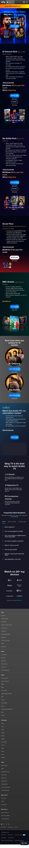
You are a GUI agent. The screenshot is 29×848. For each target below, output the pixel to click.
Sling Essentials (4, 618)
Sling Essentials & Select (6, 624)
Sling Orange (4, 628)
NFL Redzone (4, 703)
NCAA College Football (6, 693)
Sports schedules (5, 681)
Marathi (3, 738)
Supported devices (5, 771)
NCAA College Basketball (6, 709)
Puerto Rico (3, 804)
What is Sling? (4, 765)
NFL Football (4, 690)
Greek (2, 751)
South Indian (4, 742)
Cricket (2, 715)
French (3, 745)
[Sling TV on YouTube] (1, 824)
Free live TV (4, 654)
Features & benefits (5, 787)
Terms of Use (3, 834)
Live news (3, 667)
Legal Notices (3, 837)
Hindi (2, 723)
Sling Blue (3, 631)
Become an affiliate (5, 815)
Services (3, 615)
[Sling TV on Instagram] (6, 824)
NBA (2, 687)
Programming (4, 663)
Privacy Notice (10, 834)
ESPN (2, 684)
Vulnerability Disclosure (19, 840)
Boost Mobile (3, 827)
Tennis (2, 699)
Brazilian (3, 757)
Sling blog (3, 660)
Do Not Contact (11, 837)
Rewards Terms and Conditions (7, 840)
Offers (2, 643)
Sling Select (3, 621)
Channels (3, 657)
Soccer (2, 706)
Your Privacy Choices (19, 834)
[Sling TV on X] (8, 824)
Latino (2, 801)
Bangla (2, 735)
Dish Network (10, 827)
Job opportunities (5, 818)
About (3, 521)
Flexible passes (22, 521)
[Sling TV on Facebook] (4, 824)
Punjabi (3, 732)
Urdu (2, 726)
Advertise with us (5, 812)
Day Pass (3, 637)
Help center (4, 774)
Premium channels (5, 640)
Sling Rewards (4, 784)
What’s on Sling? (12, 521)
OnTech (16, 827)
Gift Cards (3, 646)
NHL (2, 696)
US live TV (3, 798)
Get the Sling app (5, 670)
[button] (14, 26)
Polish (2, 754)
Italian (2, 748)
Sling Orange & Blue (5, 634)
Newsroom (3, 777)
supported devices (17, 600)
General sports (4, 678)
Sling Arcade (4, 781)
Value (2, 768)
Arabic (2, 729)
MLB (2, 712)
